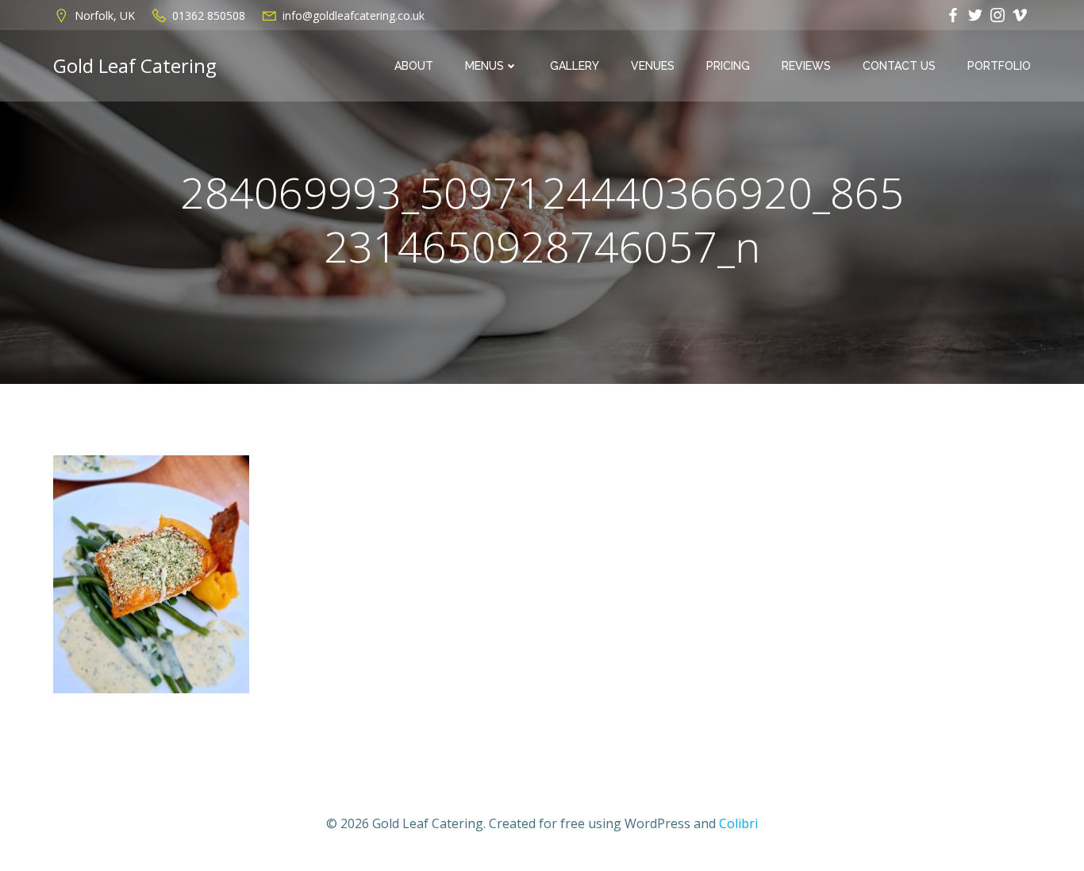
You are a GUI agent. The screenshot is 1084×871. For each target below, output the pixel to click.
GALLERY (574, 65)
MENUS (484, 65)
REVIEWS (806, 65)
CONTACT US (899, 65)
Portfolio (999, 65)
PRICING (728, 65)
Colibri (738, 823)
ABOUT (413, 65)
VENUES (653, 65)
